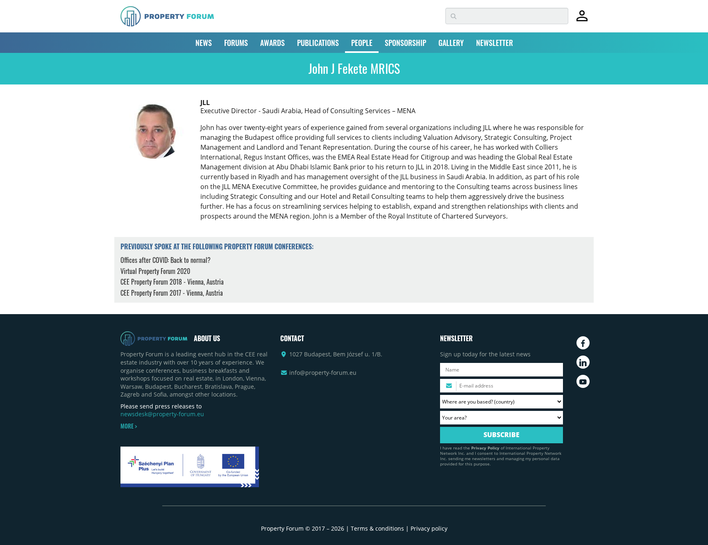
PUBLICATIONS (318, 42)
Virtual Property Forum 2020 (155, 271)
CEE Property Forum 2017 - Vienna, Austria (171, 293)
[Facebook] (583, 342)
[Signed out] (582, 19)
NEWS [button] (203, 42)
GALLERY (451, 42)
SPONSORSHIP (405, 42)
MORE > (128, 426)
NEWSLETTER (494, 42)
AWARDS (272, 42)
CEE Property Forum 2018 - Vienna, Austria (172, 282)
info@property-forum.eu (322, 372)
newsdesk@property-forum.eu (162, 414)
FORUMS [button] (236, 42)
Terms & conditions (377, 528)
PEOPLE (361, 42)
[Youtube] (583, 381)
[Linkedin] (583, 362)
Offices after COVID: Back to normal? (165, 260)
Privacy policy (429, 528)
